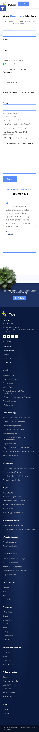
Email (5, 40)
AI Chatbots (8, 493)
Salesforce (7, 624)
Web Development (11, 520)
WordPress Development (14, 525)
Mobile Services (10, 554)
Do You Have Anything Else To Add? (18, 143)
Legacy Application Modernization (17, 448)
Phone (5, 50)
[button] (3, 226)
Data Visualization (10, 546)
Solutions (7, 370)
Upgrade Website (10, 379)
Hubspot (6, 632)
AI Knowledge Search (12, 497)
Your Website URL (10, 82)
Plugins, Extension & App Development (13, 392)
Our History (8, 709)
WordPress (7, 612)
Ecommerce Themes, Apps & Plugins (19, 529)
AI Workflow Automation (13, 505)
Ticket (5, 103)
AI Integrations (9, 509)
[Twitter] (8, 336)
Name (5, 29)
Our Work (7, 347)
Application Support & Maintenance (18, 451)
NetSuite (7, 640)
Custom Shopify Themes (13, 472)
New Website (8, 375)
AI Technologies (10, 672)
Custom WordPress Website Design (18, 468)
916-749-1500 (8, 323)
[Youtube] (16, 336)
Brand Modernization (12, 480)
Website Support (10, 537)
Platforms (7, 607)
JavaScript (7, 599)
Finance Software (10, 455)
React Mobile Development (15, 571)
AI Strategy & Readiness (13, 513)
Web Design (8, 463)
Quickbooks (8, 636)
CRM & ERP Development (14, 422)
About (5, 704)
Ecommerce (8, 383)
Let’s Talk (7, 358)
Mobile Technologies (12, 647)
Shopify (6, 616)
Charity (6, 713)
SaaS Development (11, 434)
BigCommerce (9, 620)
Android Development (12, 567)
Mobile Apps (8, 387)
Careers (6, 355)
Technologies (9, 582)
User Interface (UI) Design (14, 559)
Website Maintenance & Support (17, 397)
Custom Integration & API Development (14, 438)
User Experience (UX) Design (15, 476)
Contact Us (7, 362)
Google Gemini (9, 685)
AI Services (7, 488)
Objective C (8, 660)
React (5, 595)
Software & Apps (10, 413)
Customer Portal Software (14, 430)
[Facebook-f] (4, 336)
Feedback (7, 342)
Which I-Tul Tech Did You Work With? (19, 93)
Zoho (5, 628)
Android (6, 652)
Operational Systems (12, 426)
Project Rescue (9, 401)
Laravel (6, 587)
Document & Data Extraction (15, 501)
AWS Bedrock (9, 697)
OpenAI (6, 677)
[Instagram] (12, 336)
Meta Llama (8, 689)
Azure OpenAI (9, 693)
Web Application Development (16, 418)
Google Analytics (10, 542)
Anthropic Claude (10, 681)
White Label (8, 405)
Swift (5, 656)
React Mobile (8, 664)
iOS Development (10, 563)
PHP (4, 591)
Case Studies (8, 351)
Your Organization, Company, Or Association (16, 70)
